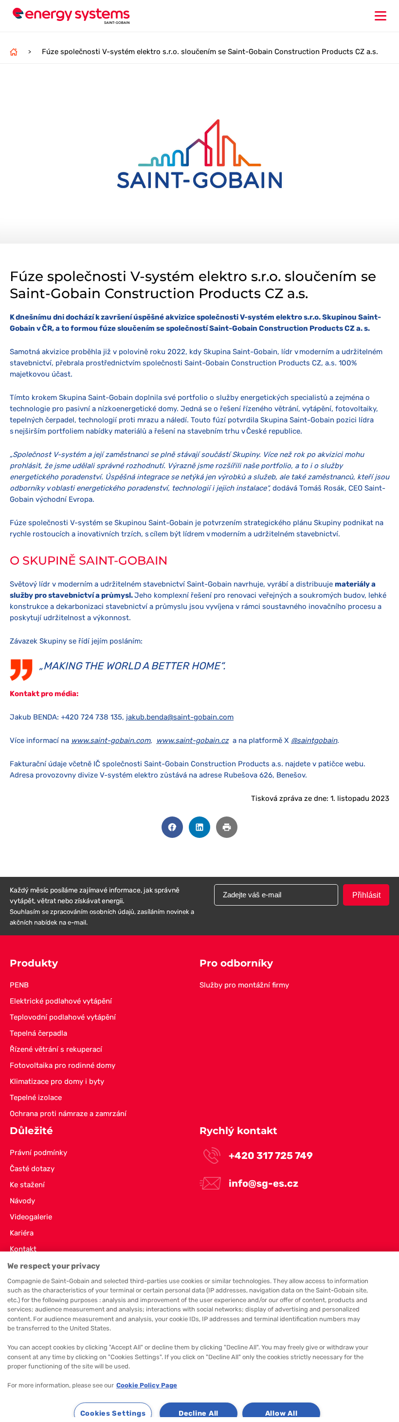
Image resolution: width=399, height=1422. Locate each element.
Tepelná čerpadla (38, 1033)
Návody (22, 1200)
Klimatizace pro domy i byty (57, 1081)
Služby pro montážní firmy (244, 985)
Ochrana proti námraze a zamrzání (68, 1113)
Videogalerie (31, 1217)
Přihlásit (366, 895)
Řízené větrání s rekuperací (56, 1049)
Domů (14, 52)
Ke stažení (27, 1184)
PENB (19, 985)
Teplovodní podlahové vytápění (63, 1017)
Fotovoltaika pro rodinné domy (62, 1065)
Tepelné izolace (36, 1097)
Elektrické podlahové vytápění (61, 1001)
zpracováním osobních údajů (92, 911)
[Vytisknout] (226, 827)
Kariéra (22, 1233)
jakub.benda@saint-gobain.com (180, 717)
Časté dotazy (32, 1168)
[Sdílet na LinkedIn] (199, 827)
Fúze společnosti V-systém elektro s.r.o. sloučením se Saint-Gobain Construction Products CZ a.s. (210, 51)
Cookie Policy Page (146, 1385)
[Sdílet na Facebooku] (172, 827)
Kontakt (23, 1249)
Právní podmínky (38, 1152)
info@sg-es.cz (263, 1183)
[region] (199, 1336)
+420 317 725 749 (271, 1155)
